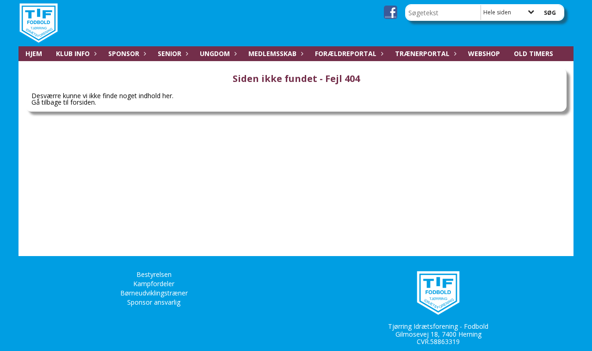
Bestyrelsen (154, 274)
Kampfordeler (153, 283)
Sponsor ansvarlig (153, 302)
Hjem (33, 53)
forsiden (82, 102)
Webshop (484, 53)
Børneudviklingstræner (154, 292)
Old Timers (533, 53)
